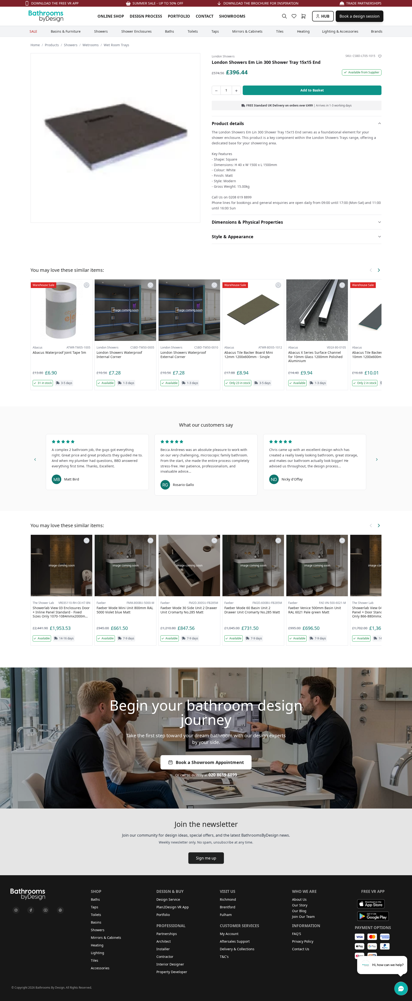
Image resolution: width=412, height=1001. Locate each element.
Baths (95, 899)
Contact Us (300, 949)
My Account (229, 933)
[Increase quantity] (236, 90)
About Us (299, 899)
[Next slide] (376, 458)
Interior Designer (170, 964)
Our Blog (299, 911)
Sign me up (206, 858)
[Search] (284, 16)
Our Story (299, 905)
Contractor (164, 956)
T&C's (224, 956)
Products (52, 45)
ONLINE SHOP (111, 16)
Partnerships (166, 933)
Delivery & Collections (237, 949)
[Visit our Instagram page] (15, 910)
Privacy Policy (302, 941)
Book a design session (360, 16)
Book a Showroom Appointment (210, 762)
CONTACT (204, 16)
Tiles (94, 960)
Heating (97, 945)
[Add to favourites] (379, 56)
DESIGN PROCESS (146, 16)
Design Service (168, 899)
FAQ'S (296, 933)
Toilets (96, 914)
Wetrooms (90, 45)
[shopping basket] (304, 16)
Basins (96, 922)
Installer (163, 949)
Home (35, 45)
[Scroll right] (378, 270)
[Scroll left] (371, 270)
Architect (163, 941)
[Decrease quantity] (216, 90)
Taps (94, 907)
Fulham (226, 914)
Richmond (228, 899)
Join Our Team (303, 916)
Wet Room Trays (116, 45)
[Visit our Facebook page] (30, 910)
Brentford (227, 907)
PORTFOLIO (179, 16)
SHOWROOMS (232, 16)
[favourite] (295, 16)
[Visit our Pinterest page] (60, 910)
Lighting (97, 952)
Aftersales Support (235, 941)
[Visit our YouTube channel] (45, 910)
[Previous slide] (35, 458)
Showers (70, 45)
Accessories (100, 968)
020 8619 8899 (222, 775)
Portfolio (163, 914)
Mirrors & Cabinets (106, 937)
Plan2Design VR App (172, 907)
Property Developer (171, 972)
